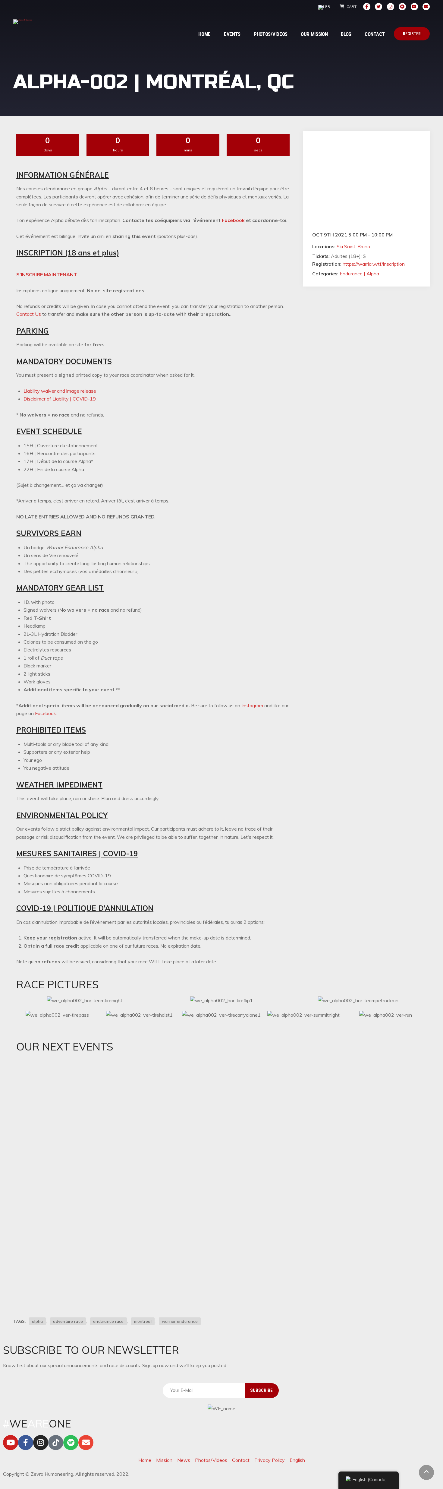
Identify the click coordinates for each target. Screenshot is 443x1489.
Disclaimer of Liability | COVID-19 (60, 399)
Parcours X (97, 1208)
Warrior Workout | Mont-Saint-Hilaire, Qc (90, 1173)
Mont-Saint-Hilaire (67, 1208)
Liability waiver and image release (60, 391)
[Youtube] (414, 6)
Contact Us (28, 314)
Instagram (252, 705)
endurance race (108, 1321)
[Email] (426, 6)
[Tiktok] (55, 1442)
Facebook (233, 220)
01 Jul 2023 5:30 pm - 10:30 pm (59, 1244)
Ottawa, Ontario (65, 1291)
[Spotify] (402, 6)
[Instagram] (390, 6)
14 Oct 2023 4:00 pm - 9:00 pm (59, 1079)
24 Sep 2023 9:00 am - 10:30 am (60, 1162)
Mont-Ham (60, 1126)
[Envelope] (85, 1442)
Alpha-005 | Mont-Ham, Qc (68, 1091)
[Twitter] (378, 6)
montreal (143, 1321)
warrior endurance (180, 1321)
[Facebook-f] (25, 1442)
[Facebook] (366, 6)
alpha (37, 1321)
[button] (46, 274)
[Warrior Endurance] (22, 21)
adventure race (68, 1321)
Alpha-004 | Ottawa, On (64, 1255)
